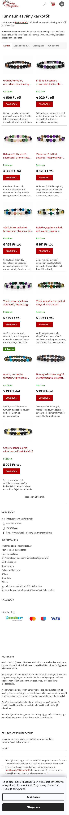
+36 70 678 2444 (13, 523)
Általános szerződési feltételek (17, 546)
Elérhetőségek (9, 562)
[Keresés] (45, 4)
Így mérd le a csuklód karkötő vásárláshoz (22, 586)
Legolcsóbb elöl (21, 45)
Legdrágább (38, 45)
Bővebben (11, 104)
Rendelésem (8, 566)
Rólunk (5, 574)
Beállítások (33, 797)
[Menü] (62, 4)
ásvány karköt (21, 22)
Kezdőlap (6, 578)
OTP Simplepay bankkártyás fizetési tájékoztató (25, 558)
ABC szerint (53, 45)
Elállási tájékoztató (11, 570)
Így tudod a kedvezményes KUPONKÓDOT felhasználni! (28, 590)
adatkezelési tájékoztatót (17, 770)
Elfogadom (33, 807)
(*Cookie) (14, 789)
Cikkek (5, 582)
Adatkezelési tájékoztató (14, 550)
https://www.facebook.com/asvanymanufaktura (29, 532)
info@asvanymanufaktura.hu (20, 518)
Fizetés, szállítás (10, 554)
